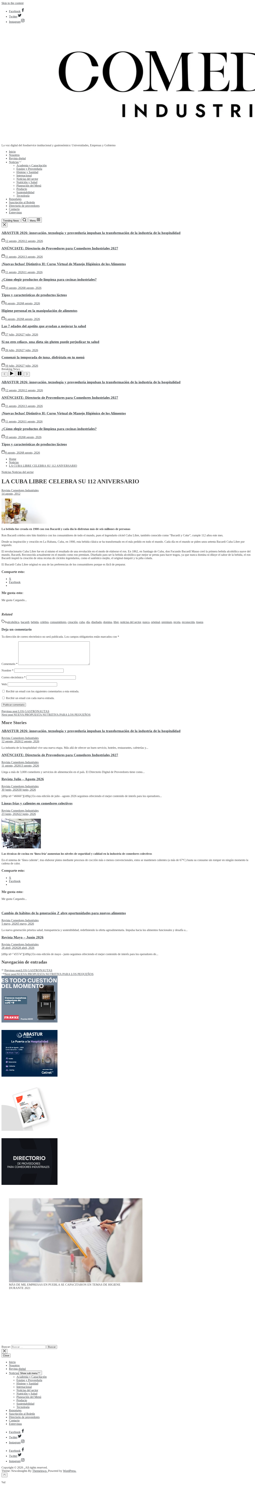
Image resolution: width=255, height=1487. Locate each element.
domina (107, 622)
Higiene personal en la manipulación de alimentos (39, 311)
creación (73, 622)
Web (4, 684)
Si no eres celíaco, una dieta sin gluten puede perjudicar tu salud (50, 342)
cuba (82, 622)
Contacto (14, 209)
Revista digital (17, 158)
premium (166, 622)
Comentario (9, 663)
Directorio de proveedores (24, 205)
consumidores (58, 622)
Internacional (24, 175)
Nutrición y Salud (26, 182)
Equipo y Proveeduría (29, 168)
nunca (146, 622)
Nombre (7, 670)
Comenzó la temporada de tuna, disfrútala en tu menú (43, 357)
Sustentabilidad (25, 192)
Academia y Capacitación (31, 165)
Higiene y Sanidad (27, 172)
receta (176, 622)
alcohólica (13, 622)
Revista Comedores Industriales (20, 490)
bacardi (25, 622)
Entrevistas (15, 212)
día (88, 622)
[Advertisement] (127, 1319)
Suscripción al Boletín (22, 202)
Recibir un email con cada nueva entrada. (30, 698)
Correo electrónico (13, 677)
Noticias (14, 162)
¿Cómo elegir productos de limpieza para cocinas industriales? (49, 279)
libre (116, 622)
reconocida (188, 622)
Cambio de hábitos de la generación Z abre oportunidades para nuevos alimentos (63, 913)
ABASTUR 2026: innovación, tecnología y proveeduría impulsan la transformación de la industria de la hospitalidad (91, 233)
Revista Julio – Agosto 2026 (22, 779)
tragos (199, 622)
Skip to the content (12, 3)
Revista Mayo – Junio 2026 (22, 937)
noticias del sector (130, 622)
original (155, 622)
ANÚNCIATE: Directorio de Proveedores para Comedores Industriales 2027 (59, 248)
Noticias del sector (27, 178)
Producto (21, 189)
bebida (35, 622)
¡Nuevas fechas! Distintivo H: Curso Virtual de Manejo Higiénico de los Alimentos (63, 264)
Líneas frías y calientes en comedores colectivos (36, 803)
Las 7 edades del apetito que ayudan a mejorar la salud (43, 326)
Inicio (12, 151)
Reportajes (15, 199)
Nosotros (14, 155)
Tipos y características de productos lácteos (34, 295)
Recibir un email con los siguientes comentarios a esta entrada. (42, 691)
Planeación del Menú (28, 185)
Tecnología (22, 195)
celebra (44, 622)
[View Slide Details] (75, 1281)
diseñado (96, 622)
